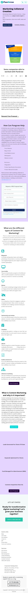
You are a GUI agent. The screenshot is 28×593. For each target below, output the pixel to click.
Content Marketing (5, 555)
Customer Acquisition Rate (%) (14, 484)
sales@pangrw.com (6, 179)
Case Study (3, 535)
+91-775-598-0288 (14, 582)
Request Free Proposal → (10, 116)
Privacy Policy (10, 214)
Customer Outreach (5, 559)
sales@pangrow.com (14, 585)
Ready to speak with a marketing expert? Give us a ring (13, 578)
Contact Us (3, 539)
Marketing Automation (6, 557)
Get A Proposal (14, 383)
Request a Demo (7, 25)
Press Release (4, 537)
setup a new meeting (14, 519)
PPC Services (4, 552)
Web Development (5, 553)
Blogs (2, 534)
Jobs (2, 540)
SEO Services (4, 550)
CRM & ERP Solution (5, 560)
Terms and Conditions (6, 544)
